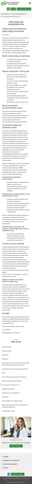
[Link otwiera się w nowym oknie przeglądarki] (9, 474)
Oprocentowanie (6, 347)
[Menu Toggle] (30, 3)
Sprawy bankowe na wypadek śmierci (12, 401)
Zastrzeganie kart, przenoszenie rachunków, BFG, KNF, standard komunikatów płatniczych (15, 364)
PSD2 (3, 373)
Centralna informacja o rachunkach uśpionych (14, 369)
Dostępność (5, 397)
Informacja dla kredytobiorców (10, 385)
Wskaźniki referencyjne (8, 389)
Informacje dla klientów (18, 14)
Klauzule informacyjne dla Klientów (12, 381)
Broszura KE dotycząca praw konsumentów (14, 377)
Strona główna (5, 14)
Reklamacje (5, 359)
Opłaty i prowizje (6, 351)
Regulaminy (5, 355)
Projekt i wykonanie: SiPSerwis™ (16, 482)
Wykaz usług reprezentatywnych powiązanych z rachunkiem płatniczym (15, 406)
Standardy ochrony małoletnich (10, 393)
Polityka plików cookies (8, 411)
